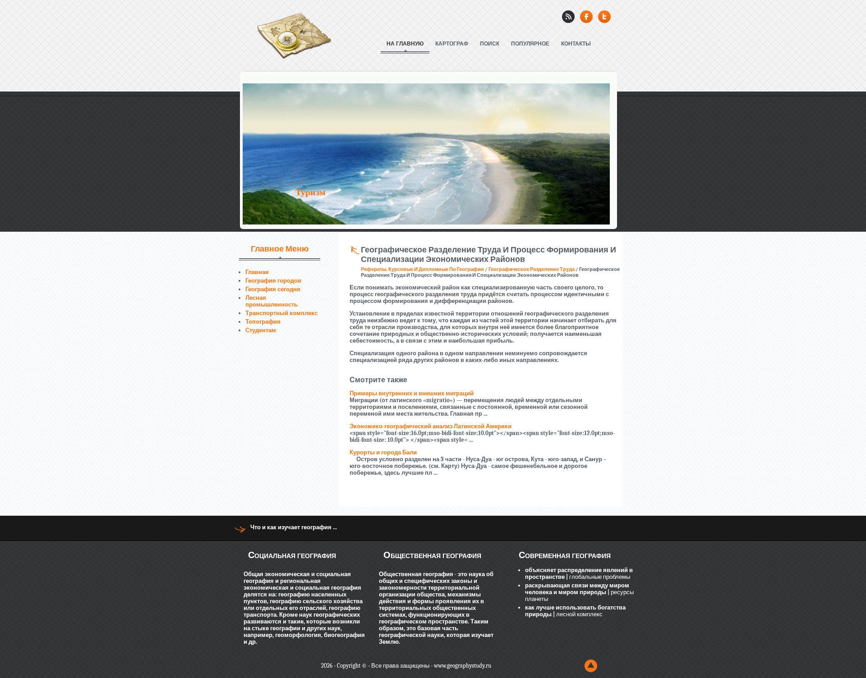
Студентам (260, 330)
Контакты (576, 44)
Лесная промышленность (271, 301)
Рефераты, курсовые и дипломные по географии (422, 269)
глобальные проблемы (599, 576)
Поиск (489, 44)
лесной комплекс (579, 614)
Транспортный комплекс (281, 313)
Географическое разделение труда (531, 269)
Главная (257, 272)
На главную (405, 44)
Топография (263, 321)
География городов (273, 280)
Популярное (530, 44)
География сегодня (272, 289)
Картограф (451, 44)
